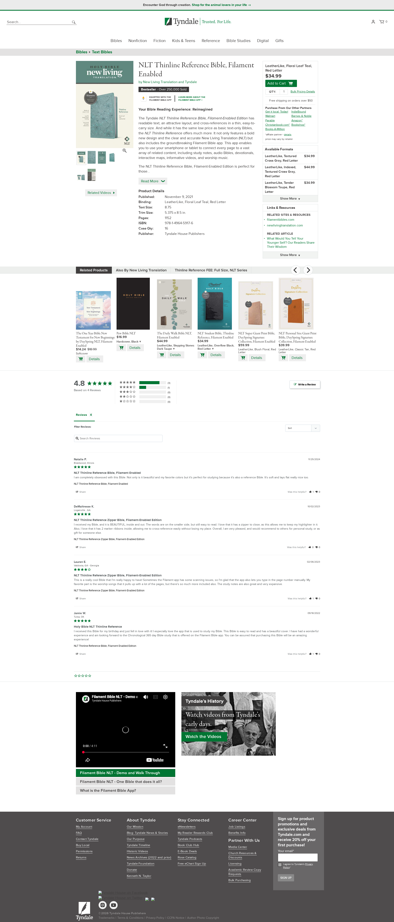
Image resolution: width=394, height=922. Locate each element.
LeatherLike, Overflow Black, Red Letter (216, 347)
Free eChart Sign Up (192, 864)
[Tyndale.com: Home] (198, 22)
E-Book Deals (187, 851)
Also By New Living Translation (141, 270)
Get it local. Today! (276, 111)
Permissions (84, 851)
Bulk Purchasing (239, 880)
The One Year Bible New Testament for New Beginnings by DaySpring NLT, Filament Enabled (95, 339)
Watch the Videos (203, 736)
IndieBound (298, 111)
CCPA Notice (175, 918)
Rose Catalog (187, 857)
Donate (132, 870)
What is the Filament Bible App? (108, 790)
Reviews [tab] (81, 415)
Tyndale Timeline (138, 845)
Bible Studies (239, 40)
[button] (311, 492)
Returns (81, 857)
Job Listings (236, 827)
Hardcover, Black (127, 341)
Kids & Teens (183, 40)
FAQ (79, 833)
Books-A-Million (275, 129)
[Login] (373, 22)
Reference (211, 40)
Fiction (159, 40)
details (287, 134)
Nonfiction (137, 40)
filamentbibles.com (280, 220)
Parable (270, 120)
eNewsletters (187, 827)
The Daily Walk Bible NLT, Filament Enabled (174, 335)
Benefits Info (237, 833)
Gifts (279, 40)
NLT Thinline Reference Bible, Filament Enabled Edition (105, 646)
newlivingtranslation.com (285, 225)
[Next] (308, 270)
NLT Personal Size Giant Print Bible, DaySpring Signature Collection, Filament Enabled (297, 337)
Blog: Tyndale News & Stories (147, 833)
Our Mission (135, 827)
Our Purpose (135, 839)
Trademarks (106, 918)
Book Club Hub (188, 845)
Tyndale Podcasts (190, 839)
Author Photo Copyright (203, 918)
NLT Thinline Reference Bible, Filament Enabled (101, 484)
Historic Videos (137, 851)
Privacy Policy (155, 918)
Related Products (94, 270)
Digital (263, 40)
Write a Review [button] (307, 384)
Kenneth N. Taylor (139, 876)
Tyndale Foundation (140, 864)
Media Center (237, 847)
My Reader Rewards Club (195, 833)
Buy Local (82, 845)
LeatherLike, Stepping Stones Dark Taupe (175, 347)
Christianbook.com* (277, 125)
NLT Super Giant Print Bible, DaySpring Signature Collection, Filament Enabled (256, 337)
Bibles (116, 40)
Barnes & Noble (301, 116)
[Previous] (296, 270)
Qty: (272, 92)
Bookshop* (298, 125)
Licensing (235, 864)
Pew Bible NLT (126, 333)
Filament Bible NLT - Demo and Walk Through (120, 773)
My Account (84, 827)
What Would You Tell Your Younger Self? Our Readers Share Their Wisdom (291, 242)
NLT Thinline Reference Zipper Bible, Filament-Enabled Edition (109, 539)
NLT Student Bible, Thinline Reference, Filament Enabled (216, 335)
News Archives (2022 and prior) (149, 857)
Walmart (270, 116)
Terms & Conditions (130, 918)
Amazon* (297, 120)
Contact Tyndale (87, 839)
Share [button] (82, 492)
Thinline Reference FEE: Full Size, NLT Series (211, 270)
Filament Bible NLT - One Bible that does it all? (121, 781)
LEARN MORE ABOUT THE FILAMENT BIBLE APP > (191, 98)
